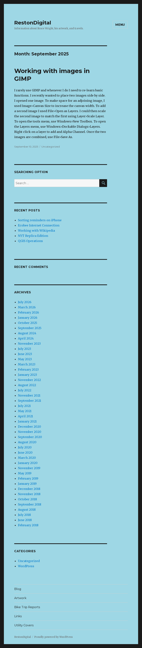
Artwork (20, 598)
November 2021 (29, 395)
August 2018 (27, 509)
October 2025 (27, 323)
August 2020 (27, 442)
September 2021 (29, 400)
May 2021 (24, 411)
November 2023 (29, 343)
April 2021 (25, 416)
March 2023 (26, 364)
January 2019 (27, 483)
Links (18, 616)
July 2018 (24, 515)
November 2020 (29, 432)
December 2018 (29, 489)
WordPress (26, 566)
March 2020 (27, 458)
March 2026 (27, 307)
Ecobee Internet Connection (38, 225)
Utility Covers (23, 625)
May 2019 (24, 473)
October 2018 (27, 499)
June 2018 (25, 520)
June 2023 (25, 354)
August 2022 (27, 385)
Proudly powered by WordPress (53, 637)
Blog (17, 589)
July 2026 (24, 302)
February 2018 (28, 525)
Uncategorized (50, 146)
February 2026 (28, 312)
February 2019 (28, 478)
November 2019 (29, 468)
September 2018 (29, 504)
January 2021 (27, 421)
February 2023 (28, 369)
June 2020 (25, 452)
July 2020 (25, 447)
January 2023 (27, 375)
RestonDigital (32, 22)
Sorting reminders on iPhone (40, 220)
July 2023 (24, 349)
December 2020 (29, 426)
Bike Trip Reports (27, 607)
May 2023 (25, 359)
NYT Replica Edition (33, 236)
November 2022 (29, 380)
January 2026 (27, 317)
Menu (120, 24)
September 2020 (30, 437)
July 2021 (24, 406)
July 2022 (24, 390)
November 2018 (29, 494)
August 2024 (27, 333)
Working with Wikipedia (36, 230)
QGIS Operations (30, 241)
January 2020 (28, 463)
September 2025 (29, 328)
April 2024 (26, 338)
